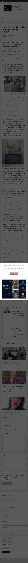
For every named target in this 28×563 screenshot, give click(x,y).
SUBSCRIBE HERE (14, 273)
